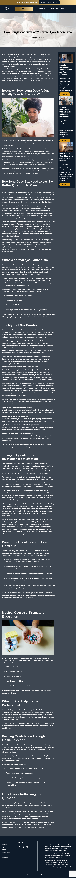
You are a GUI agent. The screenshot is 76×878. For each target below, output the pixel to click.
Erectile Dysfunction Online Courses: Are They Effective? (65, 69)
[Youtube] (23, 847)
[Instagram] (26, 847)
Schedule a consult (49, 2)
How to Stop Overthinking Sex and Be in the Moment (66, 157)
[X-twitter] (30, 847)
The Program (40, 9)
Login (63, 9)
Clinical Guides (53, 9)
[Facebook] (19, 847)
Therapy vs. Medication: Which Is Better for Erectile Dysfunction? (65, 112)
